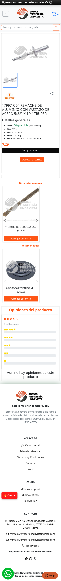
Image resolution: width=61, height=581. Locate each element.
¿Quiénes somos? (30, 445)
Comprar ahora (30, 150)
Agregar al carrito (32, 159)
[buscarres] (56, 27)
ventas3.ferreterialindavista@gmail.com (32, 533)
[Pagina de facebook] (46, 2)
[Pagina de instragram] (50, 2)
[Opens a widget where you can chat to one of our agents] (50, 576)
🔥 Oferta (9, 495)
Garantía (30, 463)
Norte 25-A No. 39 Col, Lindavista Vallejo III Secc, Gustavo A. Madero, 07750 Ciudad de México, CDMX (31, 524)
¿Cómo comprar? (30, 489)
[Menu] (6, 14)
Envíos (30, 469)
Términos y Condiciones (30, 457)
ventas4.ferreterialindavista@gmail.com (32, 539)
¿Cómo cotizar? (30, 495)
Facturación (30, 500)
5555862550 (32, 545)
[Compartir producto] (51, 93)
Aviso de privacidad (30, 451)
